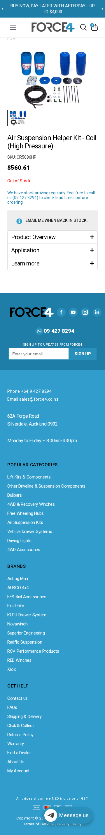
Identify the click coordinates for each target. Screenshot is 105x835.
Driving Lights (19, 540)
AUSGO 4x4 (17, 587)
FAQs (12, 707)
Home (12, 39)
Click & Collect (20, 725)
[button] (52, 237)
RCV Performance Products (33, 651)
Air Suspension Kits (25, 522)
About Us (15, 761)
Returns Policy (20, 734)
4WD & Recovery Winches (31, 504)
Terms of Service (38, 824)
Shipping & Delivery (24, 716)
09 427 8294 (25, 197)
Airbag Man (17, 578)
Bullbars (14, 495)
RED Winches (19, 660)
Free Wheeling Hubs (25, 513)
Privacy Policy (69, 824)
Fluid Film (15, 605)
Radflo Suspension (24, 642)
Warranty (15, 743)
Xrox (11, 669)
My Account (18, 771)
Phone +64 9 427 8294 (29, 391)
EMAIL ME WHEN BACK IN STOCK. (56, 220)
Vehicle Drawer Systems (29, 531)
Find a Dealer (19, 752)
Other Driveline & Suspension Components (46, 486)
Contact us (17, 698)
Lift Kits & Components (29, 477)
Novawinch (17, 624)
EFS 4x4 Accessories (26, 596)
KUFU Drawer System (26, 615)
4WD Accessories (23, 549)
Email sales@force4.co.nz (33, 399)
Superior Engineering (26, 633)
